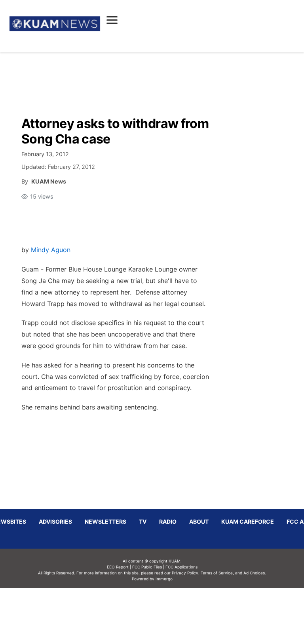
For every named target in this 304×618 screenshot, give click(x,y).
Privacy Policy (185, 572)
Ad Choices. (254, 572)
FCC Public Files (147, 566)
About (199, 521)
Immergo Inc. (164, 603)
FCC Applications (181, 566)
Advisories (55, 521)
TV (142, 521)
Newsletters (105, 521)
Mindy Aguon (50, 250)
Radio (168, 521)
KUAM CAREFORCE (247, 521)
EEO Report (118, 566)
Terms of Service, (217, 572)
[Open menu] (112, 20)
